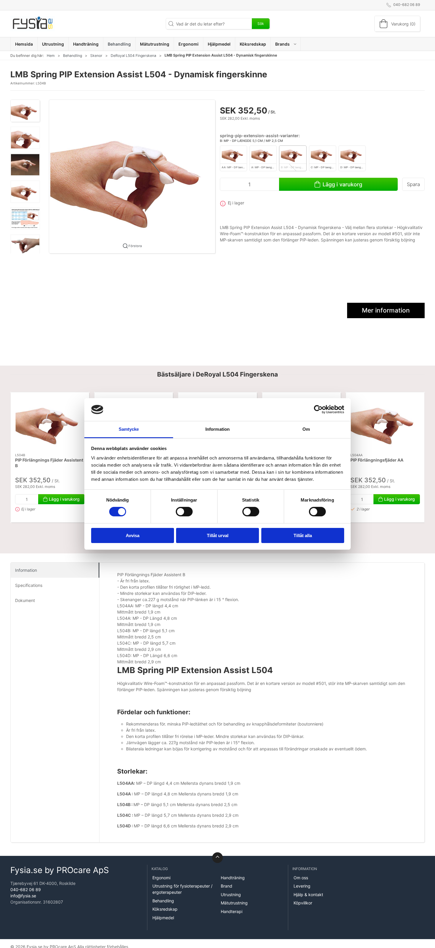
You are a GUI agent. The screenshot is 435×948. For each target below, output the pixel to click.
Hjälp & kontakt (308, 894)
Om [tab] (306, 429)
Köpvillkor (303, 902)
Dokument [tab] (25, 600)
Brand (226, 885)
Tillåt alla (303, 535)
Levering (302, 885)
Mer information (386, 310)
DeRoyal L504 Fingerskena (133, 55)
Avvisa (132, 535)
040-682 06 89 (25, 889)
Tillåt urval (217, 535)
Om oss (301, 877)
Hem (51, 55)
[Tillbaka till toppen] (217, 857)
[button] (286, 44)
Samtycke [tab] (129, 429)
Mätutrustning (234, 902)
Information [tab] (217, 429)
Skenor (96, 55)
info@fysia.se (23, 895)
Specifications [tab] (28, 585)
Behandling (72, 55)
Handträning (233, 877)
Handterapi (231, 911)
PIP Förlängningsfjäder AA (376, 459)
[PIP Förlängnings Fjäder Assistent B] (50, 423)
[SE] (32, 24)
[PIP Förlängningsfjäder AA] (385, 423)
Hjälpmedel (163, 917)
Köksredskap (165, 909)
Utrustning (231, 894)
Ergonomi (161, 877)
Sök (260, 23)
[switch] (184, 511)
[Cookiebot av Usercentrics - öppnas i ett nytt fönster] (318, 409)
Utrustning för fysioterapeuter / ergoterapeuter (182, 889)
